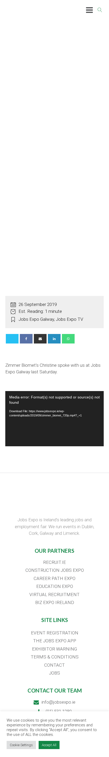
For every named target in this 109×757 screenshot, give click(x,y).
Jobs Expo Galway (36, 319)
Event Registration (54, 632)
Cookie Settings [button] (21, 745)
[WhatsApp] (68, 338)
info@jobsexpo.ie (58, 702)
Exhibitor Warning (54, 649)
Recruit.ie (54, 562)
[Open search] (100, 9)
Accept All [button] (49, 745)
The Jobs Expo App (54, 640)
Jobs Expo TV (69, 319)
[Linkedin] (54, 338)
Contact (54, 665)
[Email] (40, 338)
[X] (12, 338)
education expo (54, 586)
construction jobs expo (54, 570)
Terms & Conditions (55, 657)
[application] (54, 418)
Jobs (54, 673)
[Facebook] (26, 338)
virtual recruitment (54, 594)
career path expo (54, 578)
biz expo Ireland (54, 602)
